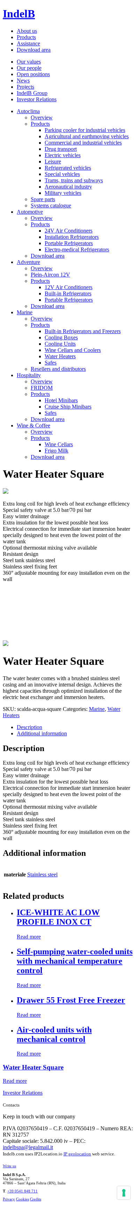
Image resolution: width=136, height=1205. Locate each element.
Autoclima (28, 111)
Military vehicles (63, 193)
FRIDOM (42, 388)
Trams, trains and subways (74, 180)
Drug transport (61, 149)
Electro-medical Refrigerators (77, 249)
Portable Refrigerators (69, 243)
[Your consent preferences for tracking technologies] (123, 1192)
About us (27, 31)
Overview (42, 117)
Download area (34, 50)
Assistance (28, 43)
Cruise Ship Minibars (68, 407)
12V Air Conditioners (68, 287)
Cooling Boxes (61, 337)
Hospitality (29, 375)
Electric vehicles (63, 155)
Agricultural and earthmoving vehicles (87, 136)
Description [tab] (29, 727)
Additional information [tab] (42, 733)
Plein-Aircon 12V (50, 275)
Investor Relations (36, 99)
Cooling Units (60, 344)
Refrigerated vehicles (68, 168)
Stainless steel (42, 874)
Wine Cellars (59, 444)
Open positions (33, 74)
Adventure (28, 262)
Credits (35, 1199)
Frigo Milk (56, 451)
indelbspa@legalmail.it (28, 1147)
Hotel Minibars (61, 400)
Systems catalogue (51, 205)
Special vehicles (62, 174)
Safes (50, 363)
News (23, 80)
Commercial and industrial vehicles (83, 143)
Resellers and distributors (58, 369)
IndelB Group (32, 93)
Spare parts (43, 199)
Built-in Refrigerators (68, 293)
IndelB (19, 13)
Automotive (30, 212)
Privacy (9, 1199)
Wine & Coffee (33, 425)
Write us (9, 1166)
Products (26, 37)
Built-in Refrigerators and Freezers (83, 331)
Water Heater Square (33, 1067)
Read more (29, 937)
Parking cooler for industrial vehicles (85, 130)
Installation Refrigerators (72, 237)
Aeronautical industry (68, 187)
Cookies (22, 1199)
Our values (29, 62)
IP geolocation (77, 1153)
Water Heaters (60, 356)
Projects (25, 87)
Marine (24, 312)
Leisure (53, 161)
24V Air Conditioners (68, 231)
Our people (29, 68)
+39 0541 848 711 (22, 1191)
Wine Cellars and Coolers (73, 350)
